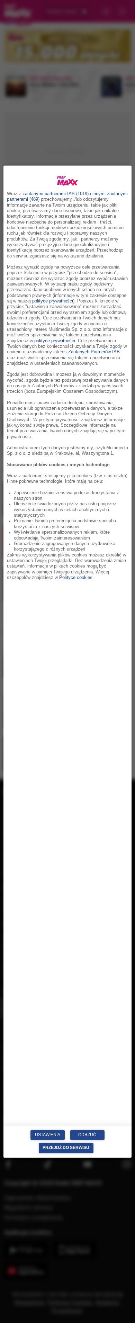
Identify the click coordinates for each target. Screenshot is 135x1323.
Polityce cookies (75, 577)
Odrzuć (87, 1134)
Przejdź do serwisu (66, 1147)
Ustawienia (47, 1134)
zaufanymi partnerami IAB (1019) (55, 193)
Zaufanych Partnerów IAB (94, 352)
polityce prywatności (52, 301)
